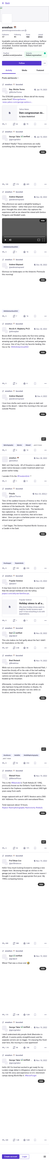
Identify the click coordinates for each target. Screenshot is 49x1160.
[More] (45, 124)
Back (7, 3)
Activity (9, 70)
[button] (24, 230)
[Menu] (44, 63)
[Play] (5, 240)
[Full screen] (43, 240)
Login (24, 1156)
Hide (43, 152)
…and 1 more (6, 758)
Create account (10, 1156)
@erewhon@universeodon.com (13, 30)
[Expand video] (39, 240)
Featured (40, 70)
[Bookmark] (35, 124)
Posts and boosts (9, 78)
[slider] (24, 236)
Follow (22, 63)
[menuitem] (24, 230)
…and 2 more (37, 445)
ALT (43, 439)
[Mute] (10, 240)
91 (15, 37)
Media (24, 70)
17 (3, 37)
